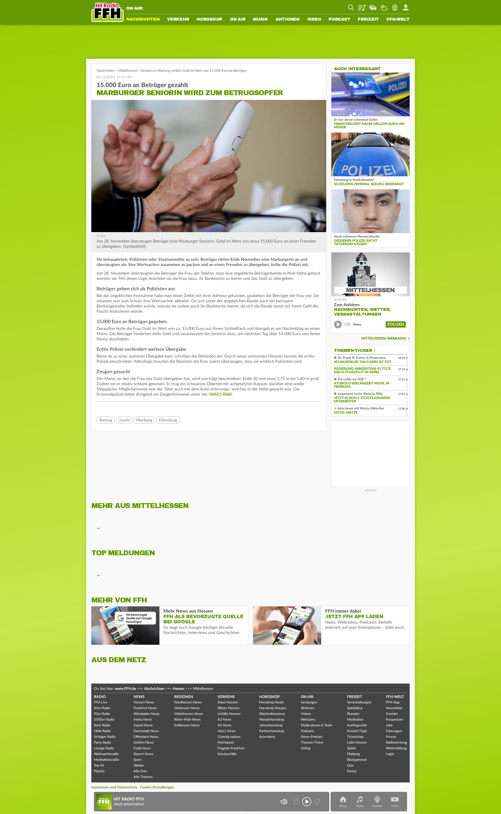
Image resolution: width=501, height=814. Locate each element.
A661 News (227, 731)
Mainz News (143, 719)
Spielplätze (355, 708)
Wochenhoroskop (272, 714)
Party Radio (102, 742)
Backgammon (357, 760)
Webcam (395, 6)
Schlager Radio (104, 737)
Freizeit (368, 19)
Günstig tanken (229, 737)
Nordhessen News (188, 702)
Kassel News (143, 725)
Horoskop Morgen (272, 708)
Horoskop (209, 19)
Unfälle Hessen (229, 714)
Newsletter (394, 708)
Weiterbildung (396, 748)
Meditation (355, 719)
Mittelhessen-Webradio (383, 338)
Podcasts (307, 731)
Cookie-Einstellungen (157, 787)
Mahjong (353, 754)
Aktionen (288, 19)
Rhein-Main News (187, 719)
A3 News (224, 719)
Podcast (339, 19)
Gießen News (144, 742)
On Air (238, 19)
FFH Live (100, 702)
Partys (352, 771)
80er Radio (102, 708)
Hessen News (144, 702)
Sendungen (309, 702)
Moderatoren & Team (316, 725)
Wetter (384, 6)
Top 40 (99, 765)
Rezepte (353, 714)
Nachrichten (142, 19)
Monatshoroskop (271, 719)
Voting (306, 748)
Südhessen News (187, 725)
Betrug (105, 420)
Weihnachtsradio (106, 754)
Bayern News (143, 754)
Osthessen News (187, 708)
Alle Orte (140, 771)
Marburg (144, 420)
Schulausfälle (227, 754)
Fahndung (168, 420)
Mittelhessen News (188, 714)
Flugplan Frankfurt (231, 748)
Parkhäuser (226, 742)
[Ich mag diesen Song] (296, 801)
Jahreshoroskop (271, 725)
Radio (100, 697)
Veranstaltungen (359, 702)
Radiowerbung (396, 742)
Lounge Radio (104, 748)
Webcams (308, 719)
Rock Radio (102, 725)
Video (314, 19)
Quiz (350, 765)
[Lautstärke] (283, 801)
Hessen (178, 689)
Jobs (389, 725)
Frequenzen (394, 719)
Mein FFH (406, 6)
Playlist (362, 6)
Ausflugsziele (357, 725)
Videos (306, 714)
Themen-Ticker (353, 350)
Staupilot (373, 6)
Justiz (124, 420)
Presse (391, 737)
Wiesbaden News (146, 714)
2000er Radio (104, 719)
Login (390, 754)
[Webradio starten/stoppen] (306, 801)
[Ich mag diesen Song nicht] (316, 801)
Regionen (183, 697)
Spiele (351, 748)
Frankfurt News (145, 708)
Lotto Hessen (357, 742)
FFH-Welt (398, 19)
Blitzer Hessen (228, 708)
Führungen (394, 731)
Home (343, 806)
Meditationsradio (106, 760)
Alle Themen (143, 777)
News (139, 697)
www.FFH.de (125, 689)
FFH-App (392, 702)
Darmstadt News (146, 731)
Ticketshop (355, 737)
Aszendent (267, 737)
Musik (260, 19)
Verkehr (178, 19)
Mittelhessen (128, 71)
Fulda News (142, 748)
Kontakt (392, 714)
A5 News (224, 725)
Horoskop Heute (271, 702)
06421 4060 (221, 394)
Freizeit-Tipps (357, 731)
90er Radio (102, 714)
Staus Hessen (228, 702)
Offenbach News (146, 737)
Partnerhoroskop (271, 731)
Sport (138, 760)
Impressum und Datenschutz (114, 787)
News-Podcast (312, 737)
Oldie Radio (102, 731)
